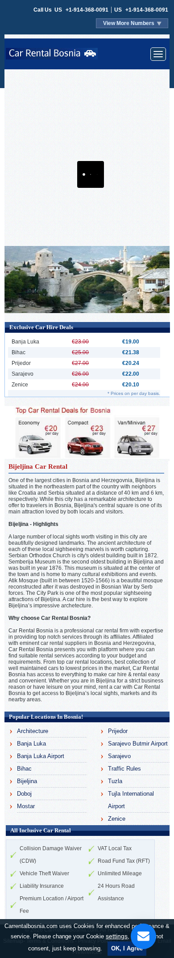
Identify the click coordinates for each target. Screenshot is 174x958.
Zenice (116, 818)
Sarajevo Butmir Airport (138, 743)
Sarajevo (119, 756)
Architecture (32, 731)
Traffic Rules (124, 768)
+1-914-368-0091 (87, 10)
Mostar (26, 806)
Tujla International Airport (131, 800)
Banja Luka (31, 743)
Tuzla (115, 781)
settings (117, 936)
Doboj (24, 793)
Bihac (24, 768)
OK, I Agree (127, 948)
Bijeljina (27, 781)
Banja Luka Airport (40, 756)
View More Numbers (128, 23)
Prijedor (118, 731)
